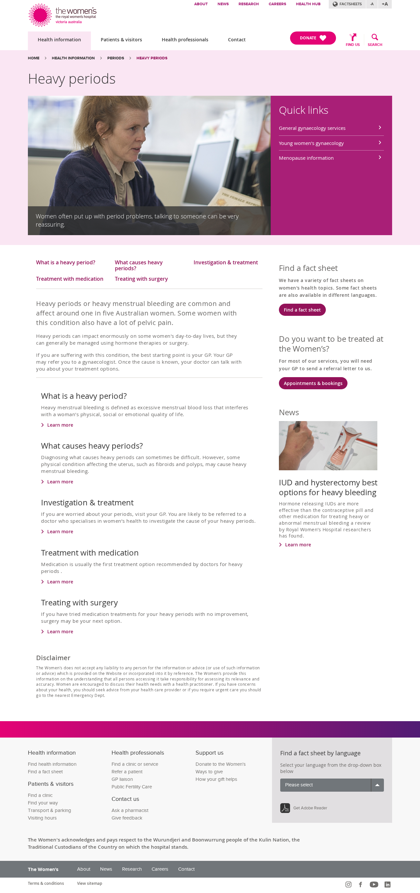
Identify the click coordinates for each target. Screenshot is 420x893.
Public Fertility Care (132, 786)
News (223, 4)
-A (372, 4)
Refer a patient (127, 771)
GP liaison (122, 779)
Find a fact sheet (302, 310)
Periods (115, 58)
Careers (277, 4)
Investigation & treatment (226, 263)
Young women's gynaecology (311, 143)
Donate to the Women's (221, 764)
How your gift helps (216, 779)
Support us (209, 752)
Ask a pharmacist (130, 810)
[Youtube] (375, 884)
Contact (237, 39)
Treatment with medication (69, 279)
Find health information (52, 764)
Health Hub (308, 4)
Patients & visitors (121, 39)
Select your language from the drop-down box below (330, 768)
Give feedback (127, 818)
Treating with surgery (141, 279)
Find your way (43, 803)
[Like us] (361, 884)
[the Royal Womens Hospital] (63, 13)
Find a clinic (40, 795)
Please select (299, 785)
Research (249, 4)
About (201, 4)
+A (385, 4)
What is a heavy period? (65, 263)
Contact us (125, 799)
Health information (59, 39)
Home (33, 58)
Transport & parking (49, 810)
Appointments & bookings (313, 383)
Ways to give (209, 771)
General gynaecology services (312, 128)
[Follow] (349, 884)
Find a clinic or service (135, 764)
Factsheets (351, 4)
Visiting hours (42, 818)
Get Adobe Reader (310, 808)
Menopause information (306, 157)
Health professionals (185, 39)
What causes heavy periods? (139, 265)
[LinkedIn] (388, 884)
